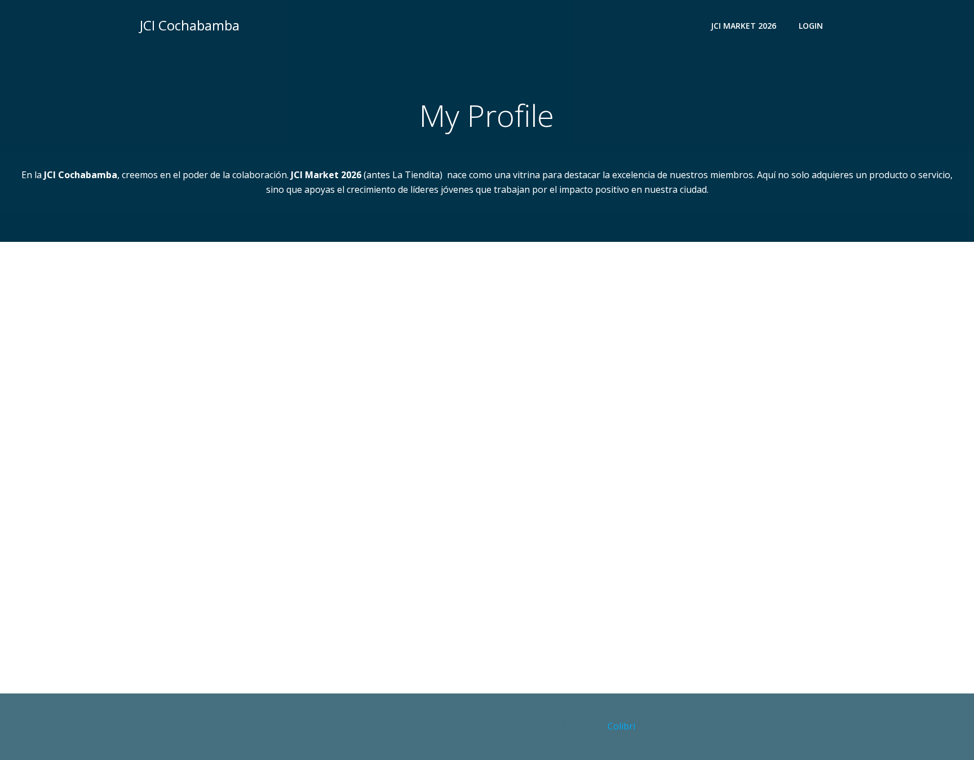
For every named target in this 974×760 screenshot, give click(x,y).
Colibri (621, 726)
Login (811, 25)
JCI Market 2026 (743, 25)
